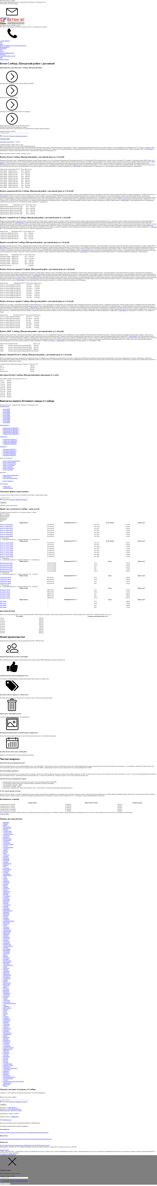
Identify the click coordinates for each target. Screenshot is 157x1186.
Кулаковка (6, 1031)
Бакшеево (6, 1074)
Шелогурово (6, 984)
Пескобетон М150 (5, 592)
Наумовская (6, 937)
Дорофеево (6, 971)
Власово (5, 1061)
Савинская (6, 854)
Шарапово (6, 1050)
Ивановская (6, 922)
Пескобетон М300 (5, 597)
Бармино (5, 1013)
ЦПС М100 (3, 601)
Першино (6, 865)
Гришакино (6, 943)
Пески (5, 853)
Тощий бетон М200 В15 (10, 442)
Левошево (6, 1071)
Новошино (6, 912)
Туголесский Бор (8, 1078)
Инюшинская (7, 944)
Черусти (5, 1080)
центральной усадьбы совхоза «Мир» (13, 1081)
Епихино (5, 903)
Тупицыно (6, 841)
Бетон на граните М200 (6, 543)
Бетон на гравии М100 (6, 524)
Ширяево (5, 824)
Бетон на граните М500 (6, 554)
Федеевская (6, 952)
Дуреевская (6, 1000)
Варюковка (6, 963)
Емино (5, 825)
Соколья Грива (7, 831)
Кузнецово (6, 882)
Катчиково (6, 860)
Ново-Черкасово (7, 910)
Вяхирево (6, 902)
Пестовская (6, 1021)
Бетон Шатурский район (7, 142)
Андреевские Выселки (9, 1003)
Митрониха (6, 913)
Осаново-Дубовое (8, 1065)
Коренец (5, 851)
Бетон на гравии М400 (6, 536)
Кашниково (6, 909)
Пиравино (6, 924)
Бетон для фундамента (9, 462)
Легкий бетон (12, 1139)
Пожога (5, 885)
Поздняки (6, 959)
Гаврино (5, 916)
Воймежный (6, 932)
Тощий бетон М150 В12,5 (10, 441)
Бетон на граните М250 (6, 544)
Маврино (5, 1022)
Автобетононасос (8, 488)
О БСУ (37, 1145)
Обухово (5, 997)
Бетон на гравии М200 (6, 528)
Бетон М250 (6, 413)
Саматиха (6, 1027)
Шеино (5, 1010)
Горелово (5, 935)
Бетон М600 (6, 422)
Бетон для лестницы (9, 465)
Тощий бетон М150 (5, 579)
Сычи (4, 877)
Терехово (5, 906)
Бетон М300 (6, 415)
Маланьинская (7, 1033)
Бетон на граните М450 (6, 552)
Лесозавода (6, 1040)
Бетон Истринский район (10, 478)
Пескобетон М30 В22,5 (9, 455)
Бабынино (6, 915)
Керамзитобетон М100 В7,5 (11, 428)
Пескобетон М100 (5, 590)
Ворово (5, 981)
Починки (5, 894)
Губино (5, 999)
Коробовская (6, 1041)
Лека (4, 1005)
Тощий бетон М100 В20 (10, 444)
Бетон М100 (6, 409)
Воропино (6, 991)
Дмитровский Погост (9, 1077)
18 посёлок (6, 996)
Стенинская (6, 941)
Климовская (6, 874)
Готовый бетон (4, 1139)
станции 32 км (7, 832)
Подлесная (6, 953)
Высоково (6, 857)
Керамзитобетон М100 (6, 563)
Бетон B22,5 (21, 1132)
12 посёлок (6, 1044)
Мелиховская (7, 983)
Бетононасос (10, 53)
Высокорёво (6, 950)
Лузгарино (6, 1043)
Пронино (5, 940)
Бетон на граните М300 (6, 546)
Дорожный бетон (29, 1139)
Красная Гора (7, 826)
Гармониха (6, 1030)
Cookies (2, 1154)
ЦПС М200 (3, 605)
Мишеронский (7, 1083)
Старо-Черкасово (8, 965)
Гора (4, 1015)
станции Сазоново (8, 844)
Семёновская (7, 1019)
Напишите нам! (4, 1150)
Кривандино (6, 1066)
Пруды (5, 925)
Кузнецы (5, 862)
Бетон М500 (6, 421)
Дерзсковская (7, 1034)
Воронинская (7, 1028)
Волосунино (6, 1002)
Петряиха (6, 918)
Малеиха (5, 969)
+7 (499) (5, 41)
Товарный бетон (4, 406)
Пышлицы (6, 1072)
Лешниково (6, 899)
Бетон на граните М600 (6, 556)
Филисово (6, 988)
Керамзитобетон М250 (6, 569)
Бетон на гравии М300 (6, 532)
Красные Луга (7, 828)
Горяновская (6, 993)
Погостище (6, 900)
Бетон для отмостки (8, 468)
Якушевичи (6, 977)
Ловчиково (6, 919)
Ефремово (6, 893)
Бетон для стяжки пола (9, 464)
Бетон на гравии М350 (6, 534)
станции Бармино (8, 847)
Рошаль (5, 1086)
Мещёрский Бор (7, 1049)
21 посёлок (6, 868)
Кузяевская (6, 859)
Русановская (6, 896)
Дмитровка (6, 1025)
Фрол (4, 866)
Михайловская (7, 875)
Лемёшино (6, 1006)
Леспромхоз (6, 957)
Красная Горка (7, 838)
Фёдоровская (7, 931)
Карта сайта (7, 1154)
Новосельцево (7, 869)
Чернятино (6, 934)
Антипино (6, 871)
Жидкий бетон (38, 1139)
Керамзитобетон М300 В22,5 (11, 434)
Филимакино (7, 949)
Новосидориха (7, 1008)
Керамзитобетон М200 (6, 567)
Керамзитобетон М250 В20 (10, 432)
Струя (5, 1012)
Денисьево (6, 928)
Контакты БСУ (31, 1145)
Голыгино (6, 1052)
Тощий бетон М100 (5, 577)
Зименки (5, 980)
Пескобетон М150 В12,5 (10, 451)
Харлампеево (7, 1046)
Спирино (5, 856)
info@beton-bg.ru (4, 17)
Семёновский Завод (8, 921)
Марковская (6, 974)
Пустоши (5, 1062)
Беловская (6, 1018)
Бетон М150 (6, 410)
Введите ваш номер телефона (8, 1097)
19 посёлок (6, 938)
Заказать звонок (4, 59)
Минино (5, 956)
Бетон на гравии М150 (6, 526)
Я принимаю (14, 136)
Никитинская (7, 962)
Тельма (5, 966)
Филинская (6, 888)
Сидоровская (7, 904)
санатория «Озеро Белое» (10, 1068)
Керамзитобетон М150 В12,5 (11, 429)
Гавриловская (7, 975)
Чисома (5, 890)
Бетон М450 (6, 419)
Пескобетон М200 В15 (9, 452)
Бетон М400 (6, 418)
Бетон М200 (6, 412)
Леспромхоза (6, 843)
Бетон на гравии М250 (6, 530)
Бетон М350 (6, 416)
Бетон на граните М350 (6, 548)
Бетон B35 (40, 1132)
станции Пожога (8, 946)
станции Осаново (8, 834)
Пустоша (5, 1058)
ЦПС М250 (3, 607)
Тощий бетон (22, 45)
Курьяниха (6, 985)
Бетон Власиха (7, 476)
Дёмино (5, 879)
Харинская (6, 994)
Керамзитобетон (4, 425)
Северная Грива (7, 1063)
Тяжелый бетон (20, 1139)
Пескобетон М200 (5, 594)
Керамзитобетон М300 (6, 571)
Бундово (5, 846)
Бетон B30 (34, 1132)
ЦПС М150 (3, 603)
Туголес (5, 878)
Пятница (5, 829)
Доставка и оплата (10, 56)
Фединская (6, 835)
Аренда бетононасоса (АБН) (19, 1145)
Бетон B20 (15, 1132)
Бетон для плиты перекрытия (11, 461)
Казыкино (6, 837)
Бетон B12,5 (3, 1132)
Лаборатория (3, 53)
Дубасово (6, 947)
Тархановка (6, 1024)
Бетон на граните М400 (6, 550)
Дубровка (6, 1016)
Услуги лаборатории (5, 1145)
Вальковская (6, 891)
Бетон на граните (14, 45)
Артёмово (6, 907)
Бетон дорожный (8, 469)
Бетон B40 (45, 1132)
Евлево (5, 850)
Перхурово (6, 968)
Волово (5, 1036)
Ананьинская (7, 978)
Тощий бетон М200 (5, 581)
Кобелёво (6, 1038)
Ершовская (6, 881)
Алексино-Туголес (8, 1047)
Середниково (7, 1069)
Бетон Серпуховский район (11, 475)
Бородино (6, 1009)
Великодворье (7, 960)
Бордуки (5, 1059)
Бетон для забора (8, 466)
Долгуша (5, 1055)
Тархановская (7, 930)
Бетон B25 (28, 1132)
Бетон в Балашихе (8, 481)
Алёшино (6, 849)
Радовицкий (6, 1075)
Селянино (6, 897)
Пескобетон (3, 446)
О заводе (2, 56)
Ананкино (6, 927)
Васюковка (6, 990)
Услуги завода (4, 483)
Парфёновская (7, 863)
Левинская (6, 972)
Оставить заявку (4, 814)
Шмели (5, 987)
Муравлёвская (7, 840)
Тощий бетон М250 (5, 583)
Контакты (13, 1154)
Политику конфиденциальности (18, 136)
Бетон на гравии (4, 45)
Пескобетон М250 (5, 596)
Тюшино (5, 887)
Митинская (6, 1037)
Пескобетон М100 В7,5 (9, 449)
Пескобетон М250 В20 (9, 454)
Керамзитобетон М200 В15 (10, 431)
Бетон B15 (10, 1132)
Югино (5, 955)
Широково (6, 822)
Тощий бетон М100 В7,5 (10, 439)
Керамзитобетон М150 (6, 565)
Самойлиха (6, 1053)
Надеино (5, 884)
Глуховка (5, 872)
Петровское (6, 1056)
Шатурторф (6, 1084)
